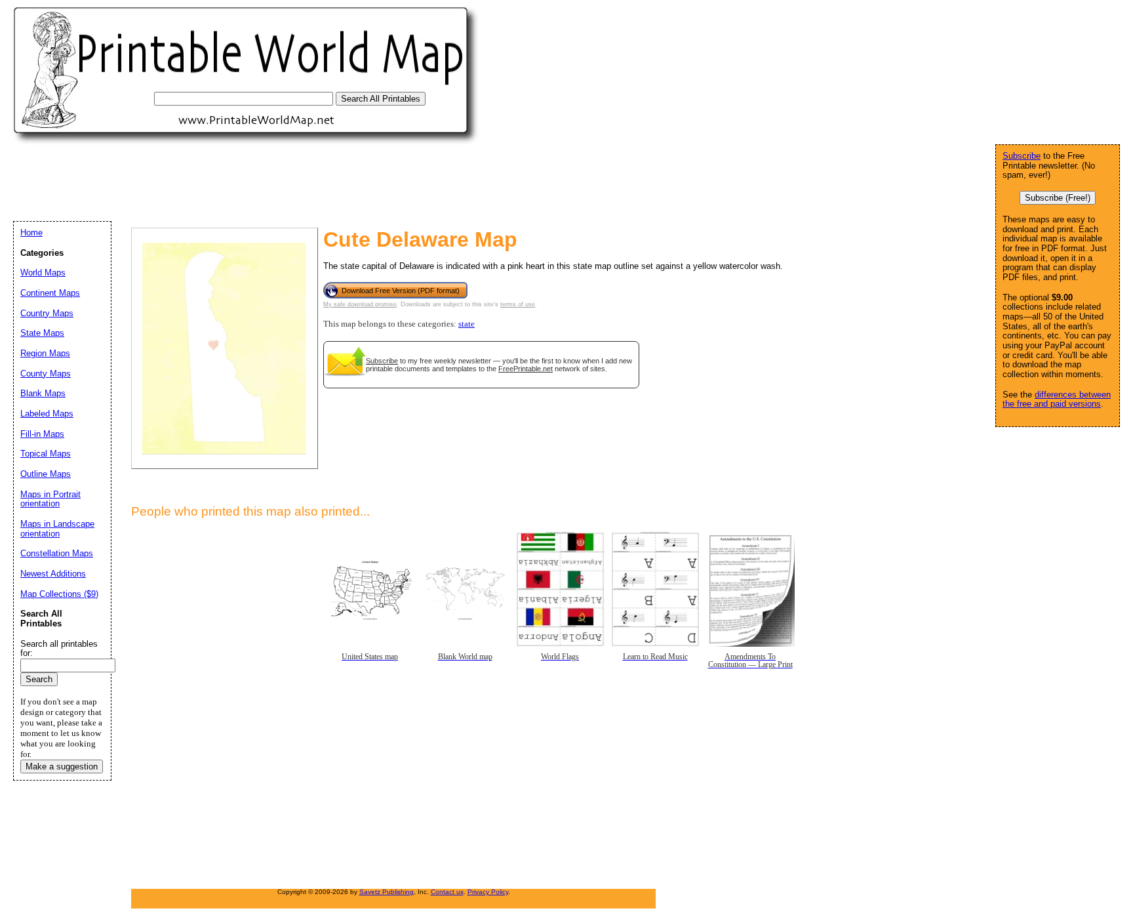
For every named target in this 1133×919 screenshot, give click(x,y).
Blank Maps (43, 393)
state (466, 324)
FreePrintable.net (525, 369)
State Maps (42, 333)
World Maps (43, 272)
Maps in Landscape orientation (57, 529)
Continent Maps (50, 293)
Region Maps (45, 353)
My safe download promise (360, 304)
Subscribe (382, 361)
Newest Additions (53, 574)
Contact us (447, 891)
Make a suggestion (62, 766)
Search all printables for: (59, 649)
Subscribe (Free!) (1057, 198)
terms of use (517, 304)
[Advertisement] (251, 182)
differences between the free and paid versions (1057, 399)
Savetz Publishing (386, 891)
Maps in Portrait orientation (50, 499)
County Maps (45, 373)
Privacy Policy (487, 891)
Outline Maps (45, 474)
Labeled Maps (46, 414)
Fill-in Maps (42, 434)
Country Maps (46, 313)
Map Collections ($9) (59, 594)
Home (31, 232)
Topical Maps (45, 454)
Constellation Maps (56, 553)
